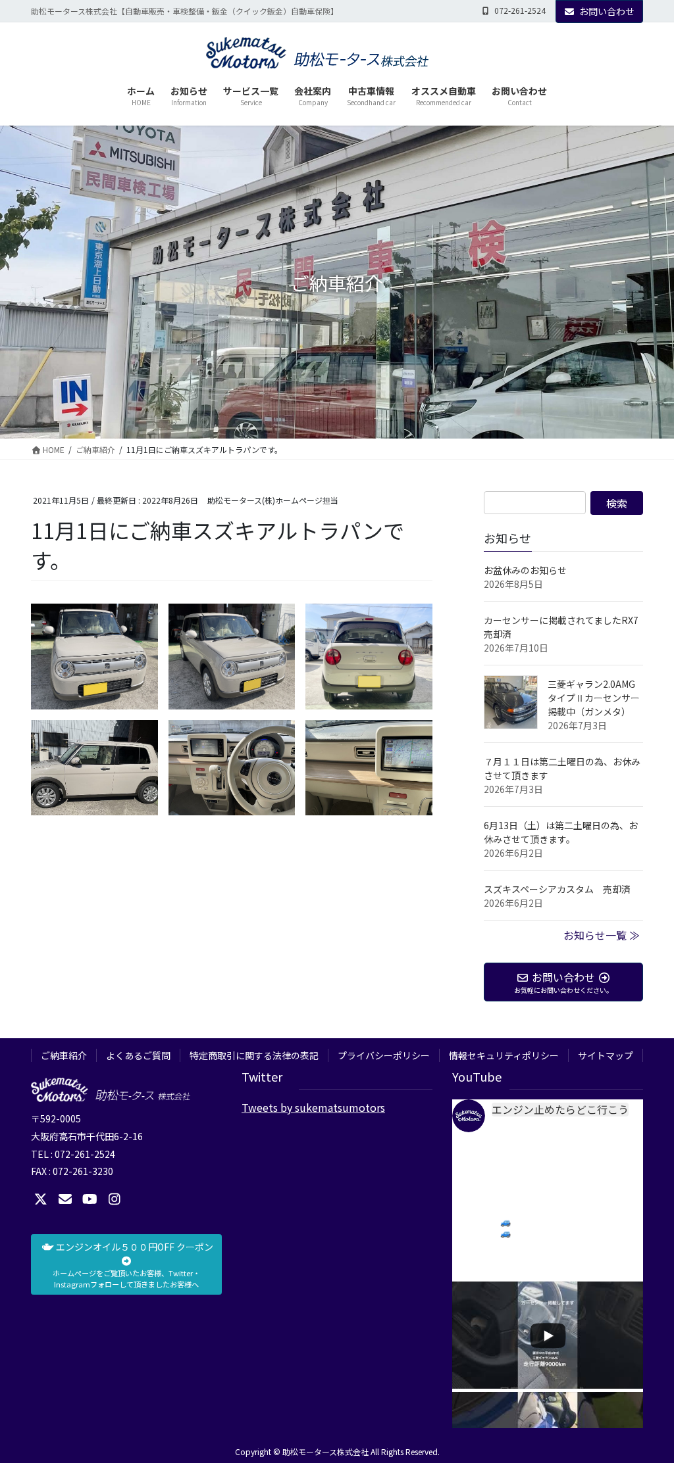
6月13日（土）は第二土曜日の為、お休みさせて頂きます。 (561, 832)
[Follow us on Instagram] (114, 1199)
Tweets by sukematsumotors (313, 1107)
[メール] (65, 1199)
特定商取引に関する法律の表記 (254, 1055)
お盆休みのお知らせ (525, 570)
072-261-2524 (520, 10)
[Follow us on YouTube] (89, 1199)
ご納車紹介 (64, 1055)
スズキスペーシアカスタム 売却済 (557, 889)
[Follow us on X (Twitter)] (41, 1199)
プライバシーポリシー (384, 1055)
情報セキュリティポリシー (504, 1055)
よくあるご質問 (138, 1055)
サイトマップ (605, 1055)
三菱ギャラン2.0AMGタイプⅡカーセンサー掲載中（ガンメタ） (594, 697)
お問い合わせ (607, 11)
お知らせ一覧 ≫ (601, 935)
